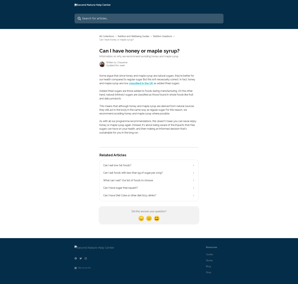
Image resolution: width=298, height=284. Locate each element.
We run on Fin (84, 268)
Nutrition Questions (162, 36)
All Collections (106, 36)
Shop (208, 272)
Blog (208, 266)
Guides (209, 254)
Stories (209, 260)
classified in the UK (141, 83)
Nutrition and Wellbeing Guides (133, 36)
